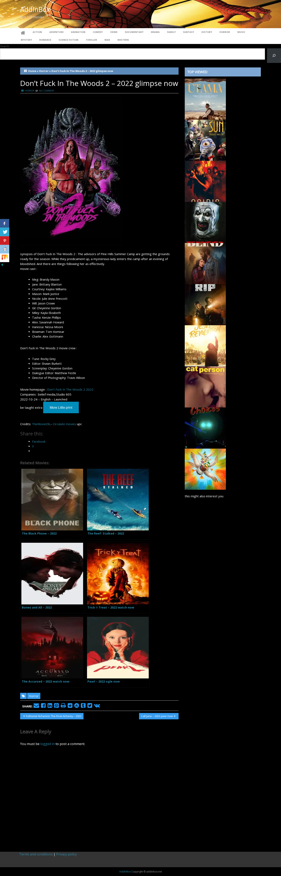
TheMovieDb (41, 424)
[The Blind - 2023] (205, 263)
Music (241, 32)
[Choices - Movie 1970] (205, 428)
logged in (47, 744)
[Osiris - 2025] (205, 181)
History (206, 32)
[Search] (274, 55)
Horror (224, 32)
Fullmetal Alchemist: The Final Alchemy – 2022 (53, 716)
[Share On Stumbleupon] (4, 257)
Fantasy (188, 32)
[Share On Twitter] (4, 232)
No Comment (46, 90)
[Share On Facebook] (4, 223)
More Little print (61, 407)
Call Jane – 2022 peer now (157, 716)
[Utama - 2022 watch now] (205, 99)
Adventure (56, 32)
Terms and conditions (36, 854)
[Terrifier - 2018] (205, 222)
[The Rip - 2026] (205, 304)
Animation (78, 32)
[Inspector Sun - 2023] (205, 140)
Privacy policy (66, 854)
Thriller (91, 39)
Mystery (26, 39)
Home (32, 71)
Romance (45, 39)
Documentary (134, 32)
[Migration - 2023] (205, 469)
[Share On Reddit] (4, 249)
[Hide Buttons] (2, 264)
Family (171, 32)
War (107, 39)
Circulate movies (64, 424)
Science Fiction (68, 39)
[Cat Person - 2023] (205, 386)
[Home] (23, 32)
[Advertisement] (223, 673)
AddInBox (35, 9)
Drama (155, 32)
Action (37, 32)
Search (4, 46)
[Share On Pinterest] (4, 240)
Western (123, 39)
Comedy (98, 32)
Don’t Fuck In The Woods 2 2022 (70, 389)
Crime (113, 32)
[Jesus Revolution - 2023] (205, 345)
